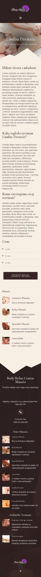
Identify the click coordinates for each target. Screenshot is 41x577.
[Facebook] (20, 571)
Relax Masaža (19, 309)
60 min (7, 256)
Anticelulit (17, 338)
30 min (7, 249)
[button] (20, 18)
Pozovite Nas (20, 419)
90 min (7, 263)
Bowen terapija (17, 536)
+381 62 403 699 (20, 422)
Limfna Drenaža (17, 488)
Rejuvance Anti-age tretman (22, 520)
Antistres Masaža (21, 298)
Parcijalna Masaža (18, 501)
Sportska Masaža (20, 324)
